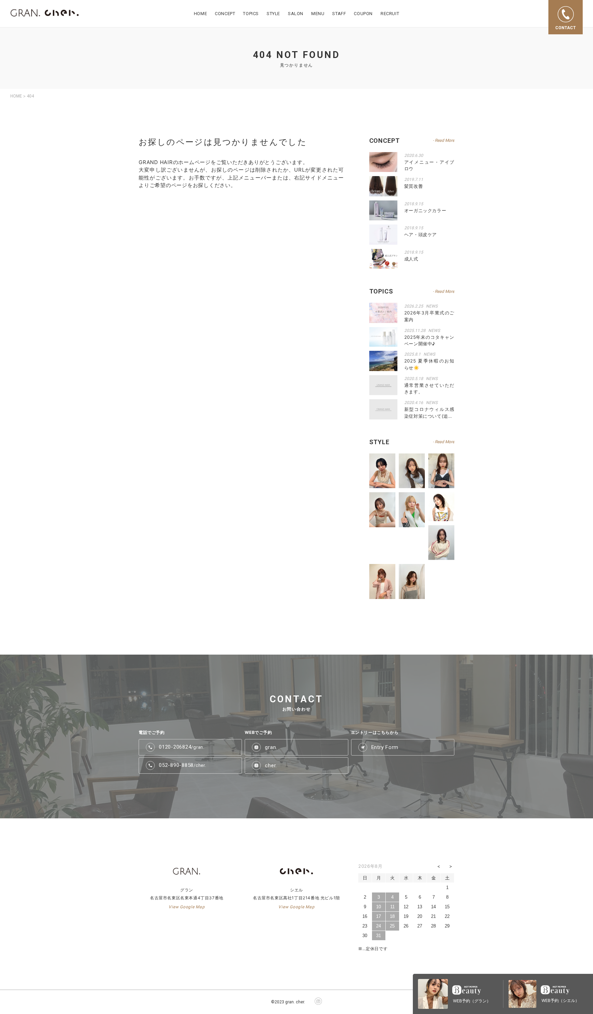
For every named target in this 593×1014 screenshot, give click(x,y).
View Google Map (186, 906)
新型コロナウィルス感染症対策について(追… (429, 412)
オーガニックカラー (425, 210)
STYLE (273, 13)
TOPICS (251, 13)
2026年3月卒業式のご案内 (429, 316)
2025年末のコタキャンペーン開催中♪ (429, 340)
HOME (200, 13)
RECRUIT (390, 13)
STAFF (339, 13)
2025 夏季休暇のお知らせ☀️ (429, 364)
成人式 (411, 259)
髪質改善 (413, 186)
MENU (317, 13)
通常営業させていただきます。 (429, 388)
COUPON (363, 13)
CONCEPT (225, 13)
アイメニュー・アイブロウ (429, 165)
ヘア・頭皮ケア (420, 234)
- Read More (443, 140)
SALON (295, 13)
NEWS (432, 306)
